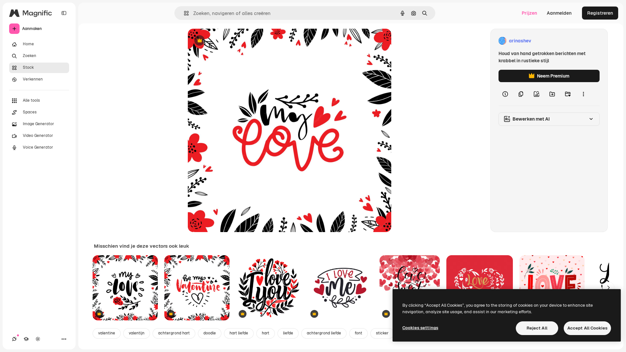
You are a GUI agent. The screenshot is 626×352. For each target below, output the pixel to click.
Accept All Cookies (587, 328)
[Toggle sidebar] (64, 13)
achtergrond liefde (324, 333)
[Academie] (26, 339)
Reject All (537, 328)
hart (265, 333)
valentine (106, 333)
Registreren (600, 13)
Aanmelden (559, 13)
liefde (288, 333)
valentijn (136, 333)
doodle (209, 333)
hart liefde (239, 333)
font (358, 333)
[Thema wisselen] (38, 339)
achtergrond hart (174, 333)
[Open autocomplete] (184, 13)
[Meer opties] (583, 93)
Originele (230, 41)
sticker (382, 333)
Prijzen (529, 13)
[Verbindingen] (14, 339)
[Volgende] (608, 287)
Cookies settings (420, 327)
